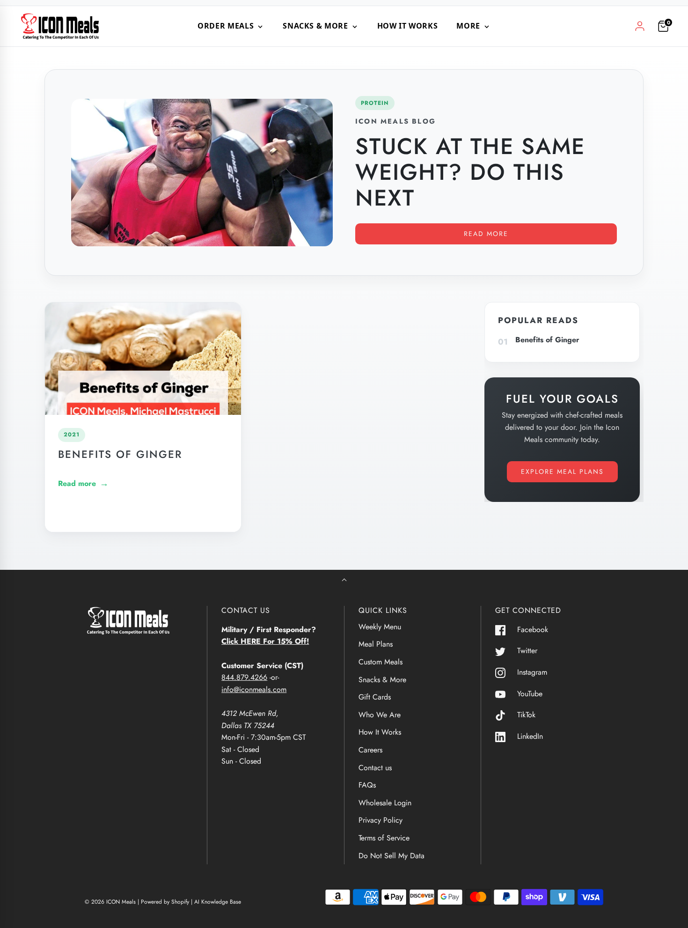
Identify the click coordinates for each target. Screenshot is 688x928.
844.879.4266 (244, 677)
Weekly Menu (380, 626)
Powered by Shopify (165, 902)
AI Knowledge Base (217, 902)
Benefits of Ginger (120, 454)
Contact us (375, 767)
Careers (370, 749)
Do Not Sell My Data (392, 855)
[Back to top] (344, 581)
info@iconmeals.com (253, 689)
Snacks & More (382, 679)
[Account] (640, 26)
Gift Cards (375, 697)
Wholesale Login (385, 802)
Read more (486, 233)
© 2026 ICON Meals (110, 902)
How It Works (407, 26)
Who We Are (380, 714)
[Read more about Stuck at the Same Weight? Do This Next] (202, 172)
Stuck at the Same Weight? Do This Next (470, 172)
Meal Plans (376, 644)
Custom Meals (381, 661)
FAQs (367, 785)
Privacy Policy (381, 820)
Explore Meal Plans (562, 471)
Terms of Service (384, 837)
